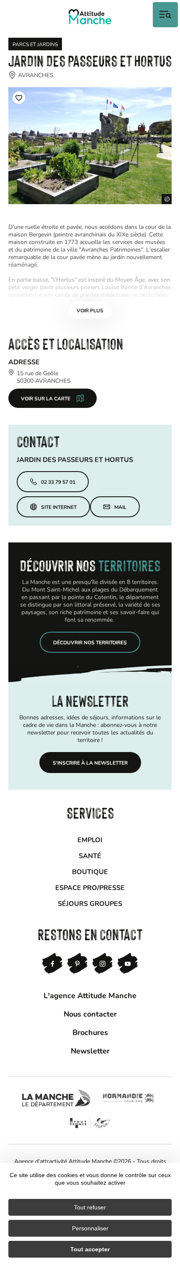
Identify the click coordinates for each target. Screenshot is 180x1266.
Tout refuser (90, 1207)
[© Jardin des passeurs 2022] (90, 145)
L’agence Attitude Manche (90, 995)
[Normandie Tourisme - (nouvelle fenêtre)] (128, 1098)
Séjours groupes (90, 903)
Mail (120, 506)
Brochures (90, 1032)
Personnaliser (90, 1228)
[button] (19, 97)
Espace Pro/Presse (90, 887)
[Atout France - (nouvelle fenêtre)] (90, 1123)
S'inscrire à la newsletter (90, 762)
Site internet (59, 506)
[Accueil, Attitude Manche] (90, 16)
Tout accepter (90, 1249)
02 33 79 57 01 (58, 481)
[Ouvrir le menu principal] (165, 14)
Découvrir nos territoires (90, 642)
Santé (90, 855)
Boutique (90, 871)
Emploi (90, 839)
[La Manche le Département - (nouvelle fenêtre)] (56, 1098)
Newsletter (90, 1050)
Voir (90, 310)
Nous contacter (90, 1014)
